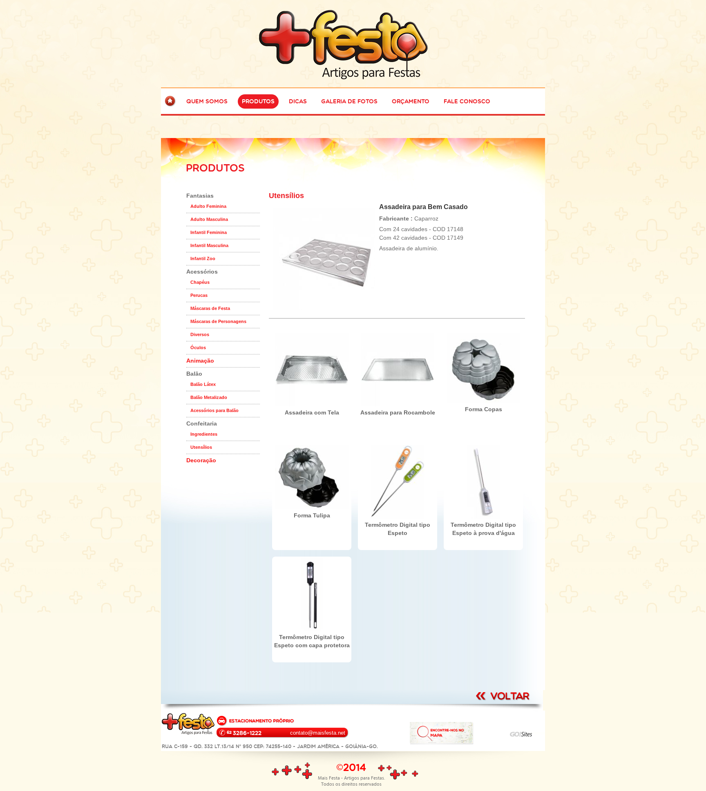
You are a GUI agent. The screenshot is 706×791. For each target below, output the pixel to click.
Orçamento (410, 101)
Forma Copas (483, 409)
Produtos (258, 101)
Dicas (298, 101)
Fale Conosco (467, 101)
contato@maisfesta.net (317, 732)
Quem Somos (207, 101)
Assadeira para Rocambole (397, 412)
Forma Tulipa (312, 515)
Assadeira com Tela (312, 412)
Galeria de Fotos (349, 101)
